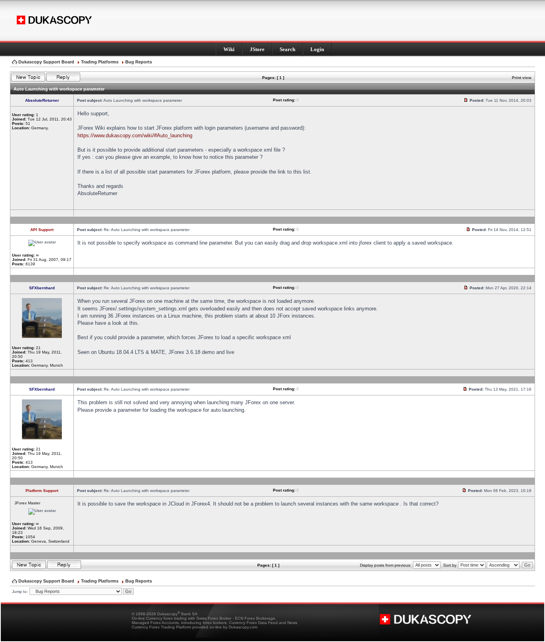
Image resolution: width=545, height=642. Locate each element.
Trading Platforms (99, 61)
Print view (521, 77)
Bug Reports (138, 61)
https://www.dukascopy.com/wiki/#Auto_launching (134, 135)
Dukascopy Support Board (46, 61)
